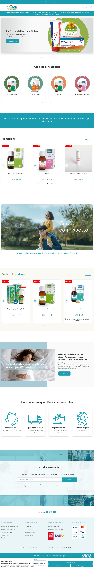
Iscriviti (69, 479)
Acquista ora (12, 41)
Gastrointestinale (12, 94)
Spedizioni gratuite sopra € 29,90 (47, 2)
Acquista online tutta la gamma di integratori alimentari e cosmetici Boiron (46, 253)
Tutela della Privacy (6, 532)
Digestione (58, 94)
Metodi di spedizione (31, 532)
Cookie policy (5, 535)
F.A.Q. (3, 538)
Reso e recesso (29, 535)
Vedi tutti (88, 139)
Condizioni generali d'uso (8, 529)
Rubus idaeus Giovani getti (16, 173)
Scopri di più (64, 373)
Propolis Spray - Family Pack (15, 309)
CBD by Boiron (35, 94)
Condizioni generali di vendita (9, 527)
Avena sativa (78, 309)
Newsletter (28, 538)
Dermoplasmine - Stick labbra (78, 173)
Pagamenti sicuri (29, 529)
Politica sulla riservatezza (40, 560)
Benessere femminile (82, 94)
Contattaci (28, 527)
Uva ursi (47, 173)
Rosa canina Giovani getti (47, 309)
